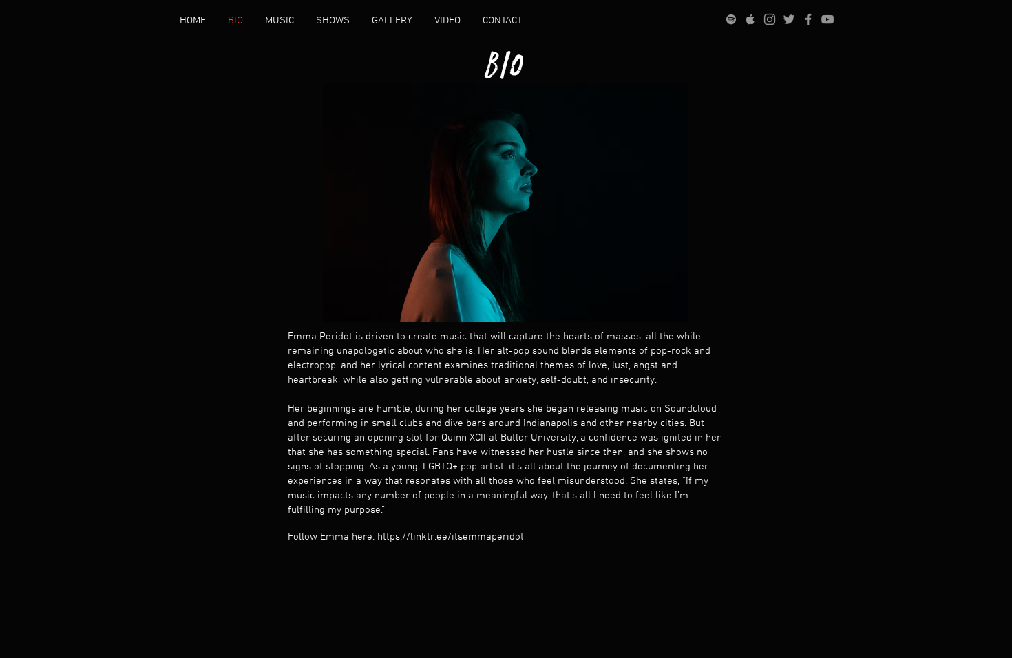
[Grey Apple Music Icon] (750, 19)
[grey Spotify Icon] (731, 19)
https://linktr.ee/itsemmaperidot (450, 537)
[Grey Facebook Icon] (808, 19)
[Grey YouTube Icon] (827, 19)
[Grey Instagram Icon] (769, 19)
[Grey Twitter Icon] (789, 19)
